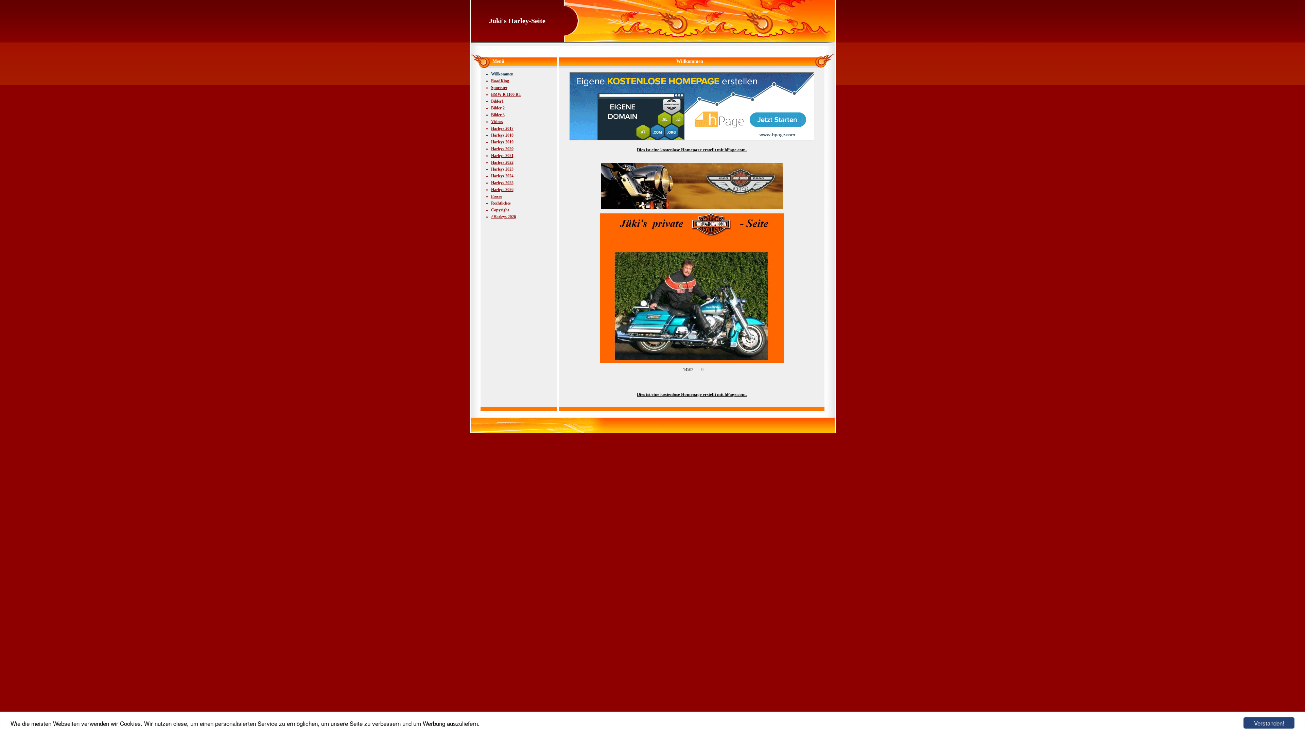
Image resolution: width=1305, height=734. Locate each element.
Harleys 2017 (502, 128)
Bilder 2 (498, 108)
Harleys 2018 (502, 135)
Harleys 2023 (502, 169)
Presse (496, 196)
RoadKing (500, 80)
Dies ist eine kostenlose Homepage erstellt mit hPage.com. (692, 149)
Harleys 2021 (502, 155)
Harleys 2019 (502, 142)
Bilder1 (497, 101)
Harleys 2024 (502, 176)
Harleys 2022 (502, 162)
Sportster (499, 87)
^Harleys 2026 (503, 216)
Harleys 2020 (502, 148)
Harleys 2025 (502, 182)
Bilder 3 (498, 114)
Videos (497, 121)
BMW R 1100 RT (506, 94)
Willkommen (502, 74)
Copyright (500, 210)
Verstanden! (1269, 723)
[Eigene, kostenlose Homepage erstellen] (692, 139)
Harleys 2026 (502, 189)
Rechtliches (501, 203)
